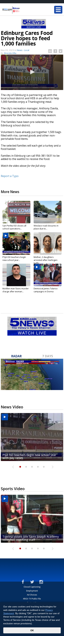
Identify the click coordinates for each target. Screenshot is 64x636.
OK (32, 630)
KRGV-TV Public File (32, 598)
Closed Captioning (32, 586)
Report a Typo (10, 176)
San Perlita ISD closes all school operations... (14, 227)
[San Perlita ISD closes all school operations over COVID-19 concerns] (16, 212)
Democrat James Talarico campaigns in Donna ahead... (46, 291)
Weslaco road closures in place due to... (46, 227)
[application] (32, 72)
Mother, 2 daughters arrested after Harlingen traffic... (45, 260)
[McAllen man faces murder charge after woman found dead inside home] (16, 275)
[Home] (22, 10)
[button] (32, 72)
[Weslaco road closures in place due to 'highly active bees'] (48, 212)
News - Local (23, 50)
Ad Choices (32, 594)
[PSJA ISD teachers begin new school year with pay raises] (16, 243)
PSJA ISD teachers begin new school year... (14, 259)
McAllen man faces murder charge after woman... (15, 290)
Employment (32, 590)
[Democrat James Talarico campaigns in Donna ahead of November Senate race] (48, 275)
